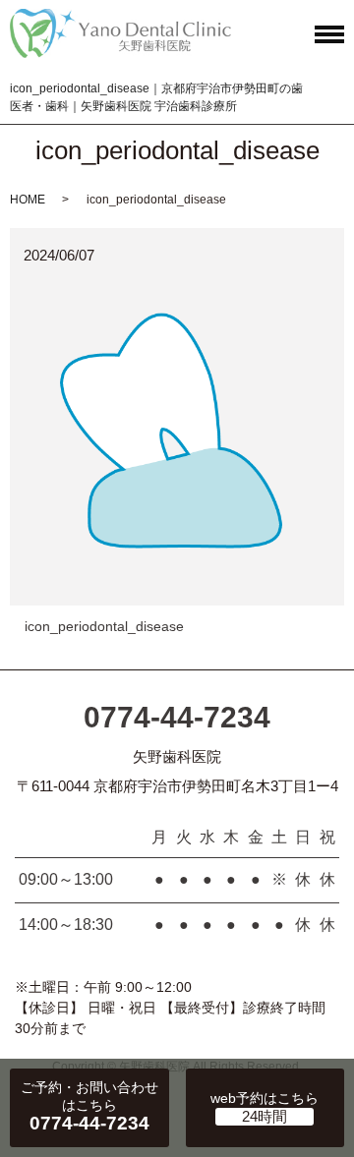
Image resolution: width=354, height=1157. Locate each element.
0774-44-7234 (177, 717)
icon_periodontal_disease (104, 626)
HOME (27, 199)
